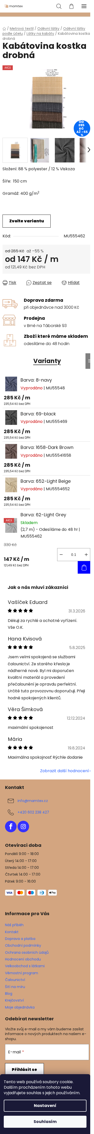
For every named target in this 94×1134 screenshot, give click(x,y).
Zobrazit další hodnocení (64, 771)
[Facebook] (11, 826)
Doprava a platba (20, 938)
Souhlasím (45, 1121)
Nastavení (45, 1105)
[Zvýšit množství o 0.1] (86, 554)
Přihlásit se (24, 1069)
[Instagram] (23, 826)
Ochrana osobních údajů (27, 952)
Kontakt (12, 931)
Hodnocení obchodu (23, 959)
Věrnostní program (21, 973)
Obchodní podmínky (23, 945)
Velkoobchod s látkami (25, 965)
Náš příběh (14, 924)
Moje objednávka (20, 1007)
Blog (8, 993)
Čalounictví (15, 979)
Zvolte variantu (26, 221)
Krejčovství (14, 1000)
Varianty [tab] (47, 361)
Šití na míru (15, 986)
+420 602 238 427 (33, 812)
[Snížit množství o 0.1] (61, 554)
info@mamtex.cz (33, 800)
